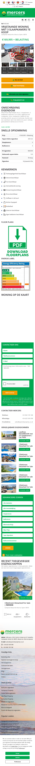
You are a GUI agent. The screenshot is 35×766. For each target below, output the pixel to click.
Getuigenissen (5, 668)
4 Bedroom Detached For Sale (26, 486)
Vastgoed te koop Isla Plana (9, 729)
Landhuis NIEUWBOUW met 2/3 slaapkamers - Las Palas (26, 434)
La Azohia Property (7, 699)
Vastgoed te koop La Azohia (9, 732)
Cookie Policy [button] (14, 746)
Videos (3, 677)
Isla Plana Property (7, 696)
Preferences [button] (21, 748)
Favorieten (30, 2)
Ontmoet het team (7, 665)
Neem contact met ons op (9, 674)
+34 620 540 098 (27, 418)
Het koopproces (6, 663)
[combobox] (17, 503)
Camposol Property (7, 690)
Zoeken (7, 548)
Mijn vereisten (12, 4)
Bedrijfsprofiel (5, 657)
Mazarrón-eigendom (7, 702)
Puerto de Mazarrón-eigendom (10, 710)
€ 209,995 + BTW (24, 480)
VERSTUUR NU (9, 393)
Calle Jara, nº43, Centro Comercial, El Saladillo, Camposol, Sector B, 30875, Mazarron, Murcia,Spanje (17, 638)
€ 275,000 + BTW (24, 440)
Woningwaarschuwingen (24, 4)
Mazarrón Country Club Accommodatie (13, 705)
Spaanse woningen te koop (9, 660)
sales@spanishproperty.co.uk (24, 422)
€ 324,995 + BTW (24, 490)
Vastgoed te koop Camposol (10, 724)
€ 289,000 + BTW (24, 459)
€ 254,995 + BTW (24, 470)
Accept (17, 753)
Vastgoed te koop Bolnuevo (9, 721)
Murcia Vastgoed (6, 707)
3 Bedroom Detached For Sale (26, 455)
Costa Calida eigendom (8, 693)
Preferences (17, 761)
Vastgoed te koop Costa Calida (10, 726)
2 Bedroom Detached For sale (26, 445)
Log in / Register (19, 6)
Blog (2, 671)
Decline (18, 757)
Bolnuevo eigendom (7, 687)
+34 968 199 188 (27, 415)
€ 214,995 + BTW (24, 449)
